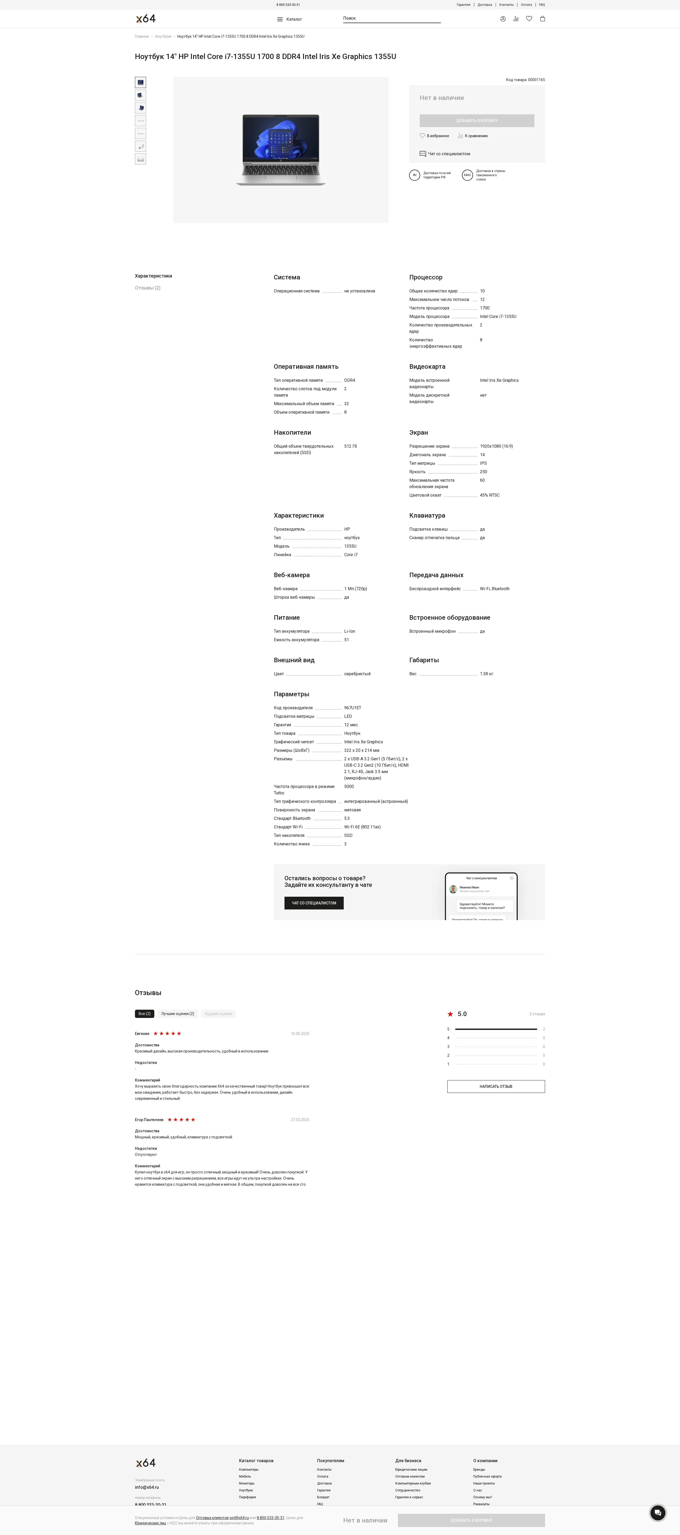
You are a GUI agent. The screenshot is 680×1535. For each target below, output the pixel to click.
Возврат (323, 1497)
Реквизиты (481, 1504)
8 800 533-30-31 (288, 5)
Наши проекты (484, 1483)
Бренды (479, 1469)
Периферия (247, 1497)
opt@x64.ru (239, 1518)
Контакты (506, 5)
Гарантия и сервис (409, 1497)
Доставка (485, 5)
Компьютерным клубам (413, 1483)
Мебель (245, 1476)
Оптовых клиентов (212, 1518)
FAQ (542, 5)
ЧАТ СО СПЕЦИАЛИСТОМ (314, 903)
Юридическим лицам (411, 1469)
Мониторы (246, 1483)
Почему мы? (482, 1497)
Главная (142, 36)
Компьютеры (248, 1469)
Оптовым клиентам (410, 1476)
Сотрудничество (407, 1490)
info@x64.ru (147, 1487)
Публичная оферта (487, 1476)
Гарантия (463, 5)
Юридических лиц (150, 1523)
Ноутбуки (163, 36)
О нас (477, 1490)
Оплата (526, 5)
